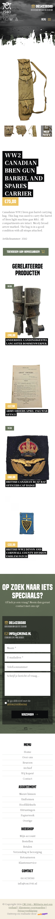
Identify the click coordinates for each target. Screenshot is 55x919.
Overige (27, 820)
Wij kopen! (27, 773)
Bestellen (27, 841)
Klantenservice (28, 862)
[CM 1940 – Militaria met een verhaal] (6, 7)
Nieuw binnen (27, 794)
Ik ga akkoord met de (19, 702)
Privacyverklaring (27, 910)
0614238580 (27, 878)
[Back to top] (49, 913)
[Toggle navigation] (49, 19)
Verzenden (28, 714)
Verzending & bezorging (27, 852)
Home (27, 752)
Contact (27, 778)
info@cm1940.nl (27, 883)
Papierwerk (27, 815)
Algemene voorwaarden (32, 907)
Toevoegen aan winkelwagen (23, 252)
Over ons (27, 757)
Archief (27, 768)
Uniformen (27, 799)
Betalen (27, 846)
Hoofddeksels (27, 804)
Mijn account (27, 836)
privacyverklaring (17, 703)
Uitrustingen (27, 810)
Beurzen (28, 762)
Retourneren (27, 857)
